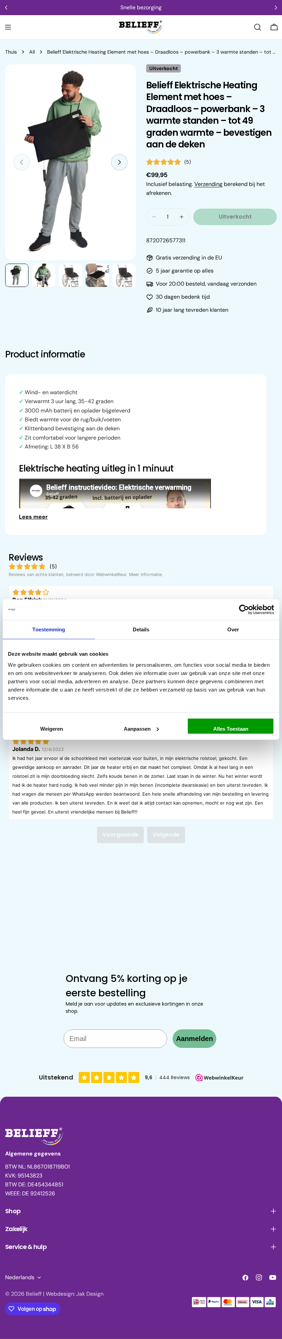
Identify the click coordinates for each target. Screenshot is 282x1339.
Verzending (208, 184)
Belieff (34, 1293)
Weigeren (51, 728)
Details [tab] (141, 629)
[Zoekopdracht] (257, 27)
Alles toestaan (230, 728)
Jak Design (90, 1293)
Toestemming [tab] (48, 629)
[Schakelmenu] (8, 27)
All (32, 52)
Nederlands (19, 1277)
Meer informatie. (146, 574)
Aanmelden (194, 1038)
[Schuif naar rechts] (119, 162)
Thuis (11, 52)
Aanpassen (137, 728)
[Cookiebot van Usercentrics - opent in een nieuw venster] (244, 610)
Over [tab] (233, 629)
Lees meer (33, 516)
